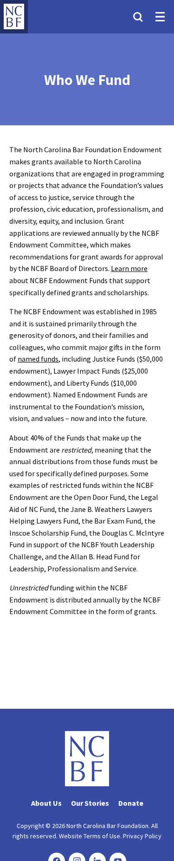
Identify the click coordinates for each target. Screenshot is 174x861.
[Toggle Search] (138, 17)
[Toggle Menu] (160, 17)
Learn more (129, 268)
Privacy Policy (142, 836)
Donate (130, 803)
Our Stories (90, 803)
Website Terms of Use (89, 836)
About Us (46, 803)
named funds (38, 358)
